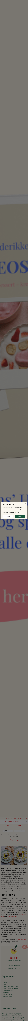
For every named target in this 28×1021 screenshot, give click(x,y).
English (19, 516)
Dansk (8, 516)
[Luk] (25, 503)
